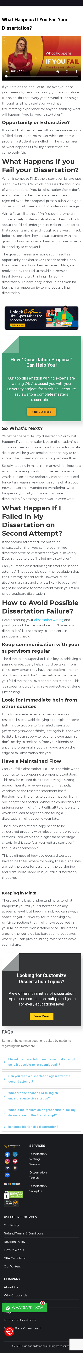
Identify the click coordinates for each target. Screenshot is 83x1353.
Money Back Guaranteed (22, 1328)
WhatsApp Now (27, 1306)
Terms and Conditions (20, 1320)
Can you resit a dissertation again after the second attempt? (39, 1078)
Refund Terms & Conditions (23, 1233)
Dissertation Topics (38, 1175)
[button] (41, 412)
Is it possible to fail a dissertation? (33, 1127)
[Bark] (7, 1168)
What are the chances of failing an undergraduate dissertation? (33, 1095)
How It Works (14, 1250)
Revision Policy (14, 1241)
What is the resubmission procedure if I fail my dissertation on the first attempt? (41, 1112)
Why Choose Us (15, 1295)
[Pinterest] (15, 1161)
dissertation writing (49, 620)
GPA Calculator (15, 1258)
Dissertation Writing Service (38, 1159)
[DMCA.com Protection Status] (13, 1194)
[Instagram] (7, 1161)
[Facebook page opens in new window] (7, 1154)
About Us (11, 1287)
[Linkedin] (15, 1154)
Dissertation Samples (38, 1188)
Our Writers (12, 1266)
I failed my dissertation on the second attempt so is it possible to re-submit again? (41, 1061)
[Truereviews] (15, 1168)
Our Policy (11, 1225)
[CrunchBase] (7, 1175)
